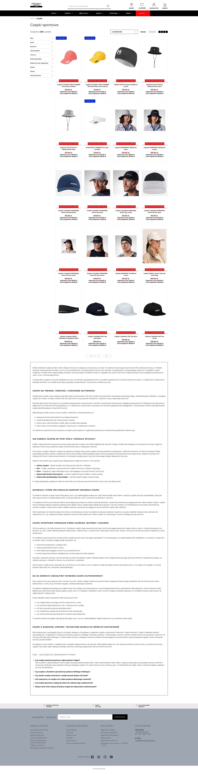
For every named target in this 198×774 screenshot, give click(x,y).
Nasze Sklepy (71, 730)
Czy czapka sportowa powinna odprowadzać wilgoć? (57, 660)
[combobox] (86, 6)
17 (106, 356)
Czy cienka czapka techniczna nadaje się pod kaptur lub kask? (61, 675)
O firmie (69, 732)
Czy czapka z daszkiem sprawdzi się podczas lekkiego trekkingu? (62, 672)
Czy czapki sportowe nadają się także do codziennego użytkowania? (64, 683)
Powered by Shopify (99, 769)
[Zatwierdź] (108, 6)
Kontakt (69, 738)
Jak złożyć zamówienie (39, 730)
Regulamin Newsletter (110, 735)
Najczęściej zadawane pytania (42, 748)
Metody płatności (37, 735)
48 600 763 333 (142, 732)
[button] (124, 32)
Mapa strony (71, 740)
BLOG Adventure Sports (76, 743)
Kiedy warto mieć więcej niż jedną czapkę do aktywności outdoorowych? (66, 687)
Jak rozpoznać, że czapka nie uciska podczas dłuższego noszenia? (63, 679)
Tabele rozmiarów (37, 745)
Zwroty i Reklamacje (38, 738)
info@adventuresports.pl (145, 740)
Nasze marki (71, 735)
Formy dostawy (36, 732)
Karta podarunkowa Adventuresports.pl (38, 741)
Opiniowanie (106, 738)
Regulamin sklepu (108, 730)
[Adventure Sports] (36, 5)
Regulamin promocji (109, 740)
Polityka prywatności (109, 732)
